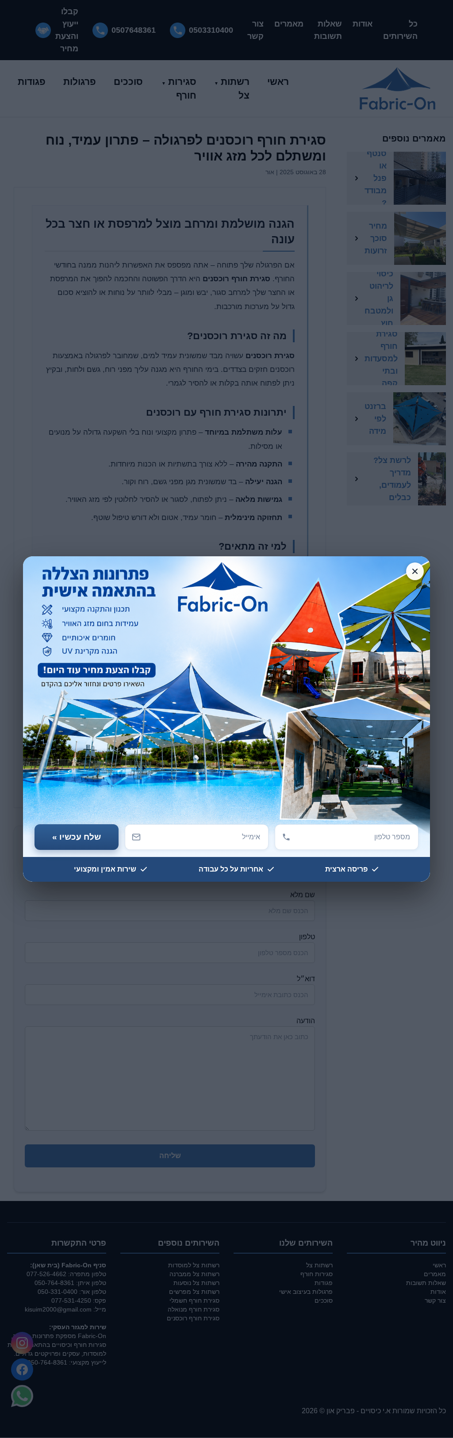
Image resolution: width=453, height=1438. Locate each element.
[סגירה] (415, 571)
